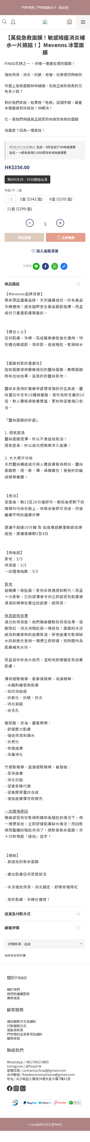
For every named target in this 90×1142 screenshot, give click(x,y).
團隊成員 (13, 998)
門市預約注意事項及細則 (24, 1034)
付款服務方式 (16, 1025)
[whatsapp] (54, 266)
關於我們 (13, 989)
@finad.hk (33, 1066)
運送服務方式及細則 (21, 1021)
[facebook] (45, 266)
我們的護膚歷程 (18, 993)
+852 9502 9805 (37, 1062)
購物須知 (13, 1038)
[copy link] (63, 266)
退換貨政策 (15, 1030)
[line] (36, 266)
